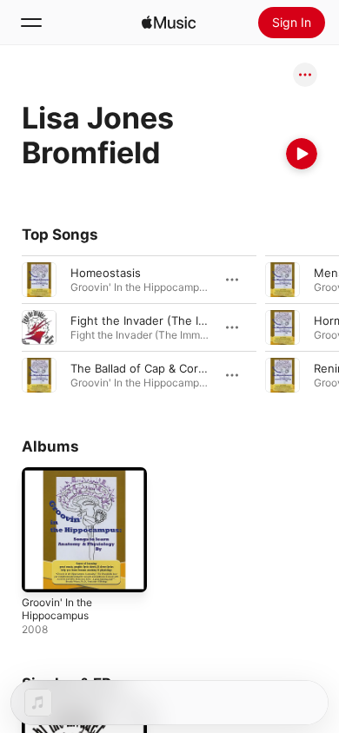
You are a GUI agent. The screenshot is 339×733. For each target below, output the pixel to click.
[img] (169, 22)
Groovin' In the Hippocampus (57, 609)
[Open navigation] (31, 22)
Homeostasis (105, 273)
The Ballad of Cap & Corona (144, 368)
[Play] (301, 153)
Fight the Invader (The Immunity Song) (175, 320)
